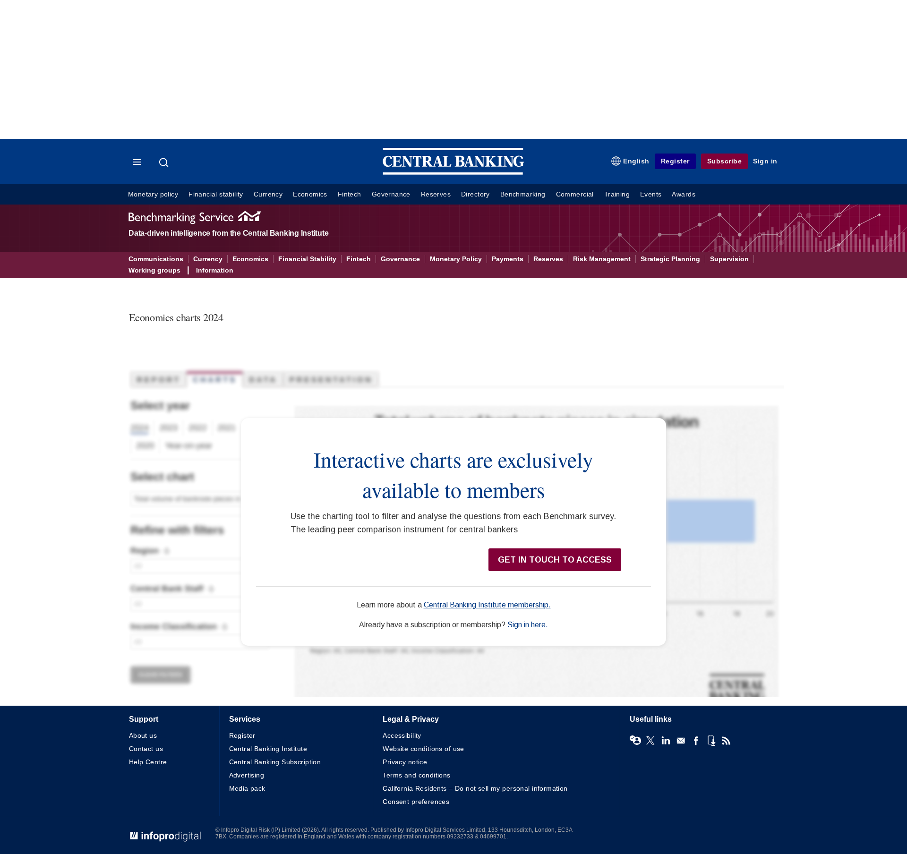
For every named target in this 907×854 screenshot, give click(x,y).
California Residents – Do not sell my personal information (475, 788)
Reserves (436, 194)
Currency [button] (207, 259)
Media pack (247, 788)
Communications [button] (155, 259)
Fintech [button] (358, 259)
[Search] (164, 162)
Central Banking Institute (268, 748)
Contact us (146, 748)
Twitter (650, 740)
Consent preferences (416, 801)
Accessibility (402, 735)
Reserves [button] (548, 259)
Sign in (765, 161)
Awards (683, 194)
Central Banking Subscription (275, 762)
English (636, 161)
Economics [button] (250, 259)
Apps (711, 740)
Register (675, 161)
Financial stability (215, 194)
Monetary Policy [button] (456, 259)
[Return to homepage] (453, 173)
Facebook (696, 740)
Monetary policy (153, 194)
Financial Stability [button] (307, 259)
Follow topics (635, 740)
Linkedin (665, 740)
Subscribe (724, 161)
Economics (310, 194)
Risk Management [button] (602, 259)
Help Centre (148, 762)
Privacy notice (405, 762)
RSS (726, 740)
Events (650, 194)
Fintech (349, 194)
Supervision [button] (729, 259)
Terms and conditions (416, 775)
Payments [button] (507, 259)
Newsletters (680, 740)
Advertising (247, 775)
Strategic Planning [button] (670, 259)
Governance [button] (400, 259)
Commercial (575, 194)
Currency (268, 194)
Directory (475, 194)
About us (143, 735)
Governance (391, 194)
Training (617, 194)
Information (214, 270)
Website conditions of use (423, 748)
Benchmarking (523, 194)
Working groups (154, 270)
